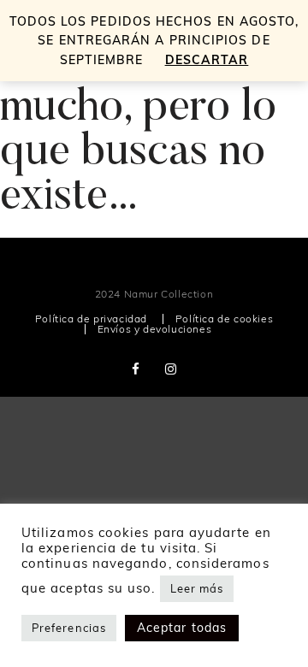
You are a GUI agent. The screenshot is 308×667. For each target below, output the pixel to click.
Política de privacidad (91, 319)
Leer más (197, 588)
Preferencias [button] (69, 628)
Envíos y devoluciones (155, 329)
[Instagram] (171, 369)
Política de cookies (224, 319)
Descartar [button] (207, 60)
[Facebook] (136, 369)
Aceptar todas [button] (182, 627)
